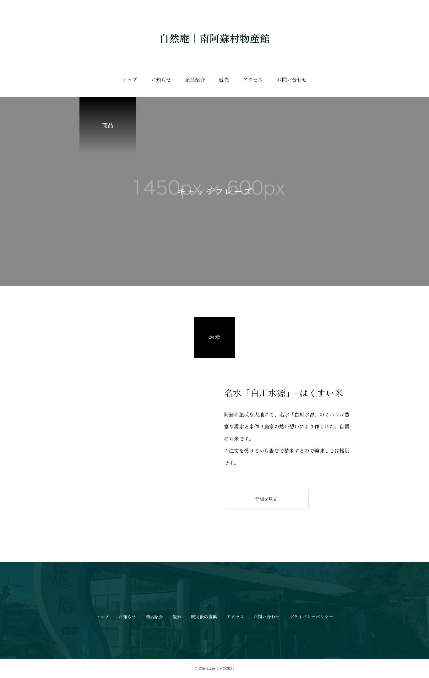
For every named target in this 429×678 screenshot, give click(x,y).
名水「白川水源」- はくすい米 (283, 393)
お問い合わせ (292, 80)
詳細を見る (266, 499)
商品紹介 (195, 80)
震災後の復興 (204, 616)
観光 (224, 80)
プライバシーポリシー (311, 616)
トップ (129, 80)
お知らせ (161, 80)
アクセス (253, 80)
